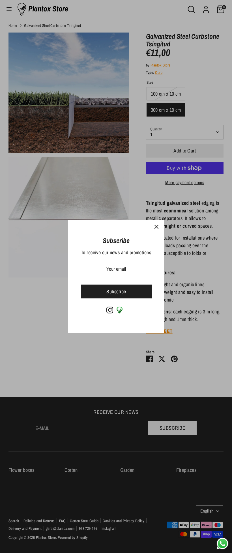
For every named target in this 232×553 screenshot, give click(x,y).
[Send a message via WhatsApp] (222, 543)
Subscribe (116, 291)
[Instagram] (109, 310)
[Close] (156, 227)
